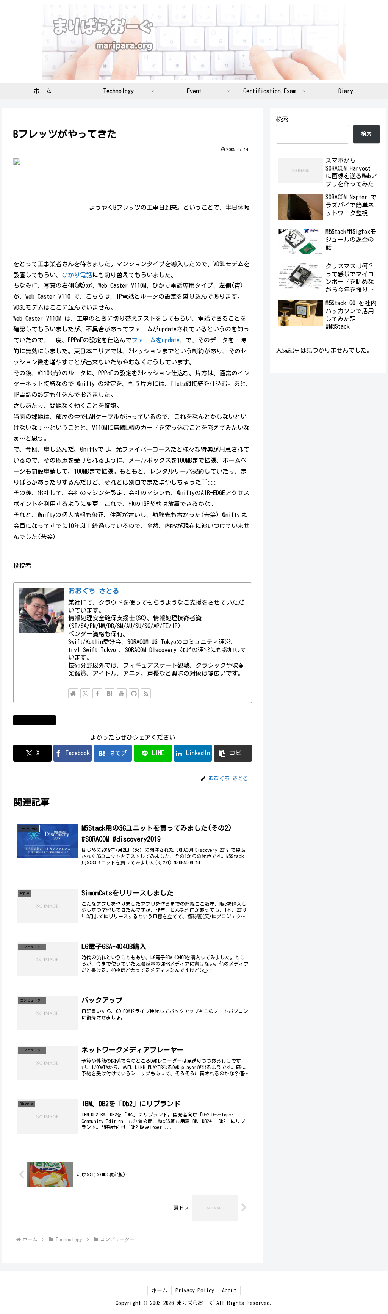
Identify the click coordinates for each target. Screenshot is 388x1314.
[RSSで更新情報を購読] (146, 693)
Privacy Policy (194, 1290)
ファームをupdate (155, 340)
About (229, 1290)
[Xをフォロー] (85, 693)
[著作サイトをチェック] (73, 693)
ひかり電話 (77, 275)
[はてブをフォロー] (109, 693)
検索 (282, 119)
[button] (233, 753)
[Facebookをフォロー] (97, 693)
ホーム (159, 1290)
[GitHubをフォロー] (134, 693)
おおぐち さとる (93, 591)
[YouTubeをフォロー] (122, 693)
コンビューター (37, 720)
